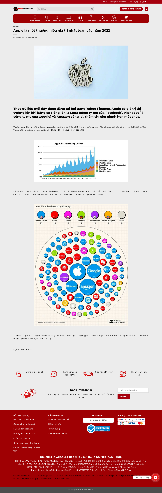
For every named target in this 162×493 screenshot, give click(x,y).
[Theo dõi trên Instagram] (143, 2)
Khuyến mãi (126, 20)
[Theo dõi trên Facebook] (140, 2)
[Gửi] (92, 9)
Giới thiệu (103, 2)
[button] (146, 9)
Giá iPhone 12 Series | (23, 475)
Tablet (46, 20)
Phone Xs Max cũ (73, 475)
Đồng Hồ (57, 20)
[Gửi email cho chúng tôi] (147, 2)
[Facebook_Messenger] (155, 477)
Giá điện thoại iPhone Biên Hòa (54, 479)
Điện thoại (35, 20)
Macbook (69, 20)
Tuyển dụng (133, 2)
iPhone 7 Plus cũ (104, 475)
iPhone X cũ (89, 475)
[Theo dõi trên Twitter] (145, 2)
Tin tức (114, 20)
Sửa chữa (103, 20)
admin (34, 37)
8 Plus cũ (117, 475)
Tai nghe (80, 20)
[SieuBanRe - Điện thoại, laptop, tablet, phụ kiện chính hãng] (23, 9)
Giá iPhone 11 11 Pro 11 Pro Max (48, 475)
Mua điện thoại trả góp (27, 479)
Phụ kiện (92, 20)
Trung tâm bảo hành (118, 2)
